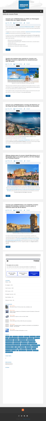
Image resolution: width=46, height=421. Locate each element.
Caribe (11, 336)
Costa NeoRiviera (32, 336)
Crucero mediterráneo (32, 341)
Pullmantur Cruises (8, 300)
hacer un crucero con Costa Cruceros (11, 348)
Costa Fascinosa (26, 336)
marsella (19, 348)
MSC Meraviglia (8, 350)
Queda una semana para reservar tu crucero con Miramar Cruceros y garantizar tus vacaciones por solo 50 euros (22, 60)
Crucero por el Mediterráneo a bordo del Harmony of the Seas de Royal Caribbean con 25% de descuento (22, 105)
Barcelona (7, 336)
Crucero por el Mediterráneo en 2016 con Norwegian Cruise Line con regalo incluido (22, 19)
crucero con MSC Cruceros (23, 338)
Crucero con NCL (30, 338)
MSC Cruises (34, 348)
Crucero (7, 338)
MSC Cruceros (7, 291)
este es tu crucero (14, 187)
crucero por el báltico (17, 343)
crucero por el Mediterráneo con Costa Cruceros (13, 345)
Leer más (8, 49)
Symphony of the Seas (9, 352)
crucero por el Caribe (24, 343)
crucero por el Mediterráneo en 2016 (26, 26)
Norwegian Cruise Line (22, 350)
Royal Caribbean (8, 297)
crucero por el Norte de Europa (25, 345)
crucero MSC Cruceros (9, 343)
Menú (5, 11)
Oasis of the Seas (29, 350)
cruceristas (38, 336)
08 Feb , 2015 (9, 210)
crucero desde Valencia (9, 341)
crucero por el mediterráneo (32, 343)
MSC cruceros (29, 348)
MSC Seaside (13, 350)
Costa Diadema (21, 336)
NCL (17, 350)
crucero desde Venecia (17, 341)
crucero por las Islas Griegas (35, 345)
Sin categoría (7, 285)
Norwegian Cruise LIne (9, 294)
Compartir (28, 210)
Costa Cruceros (8, 288)
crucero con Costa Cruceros (13, 338)
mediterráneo (23, 348)
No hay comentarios (18, 210)
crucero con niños (36, 338)
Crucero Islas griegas (24, 341)
